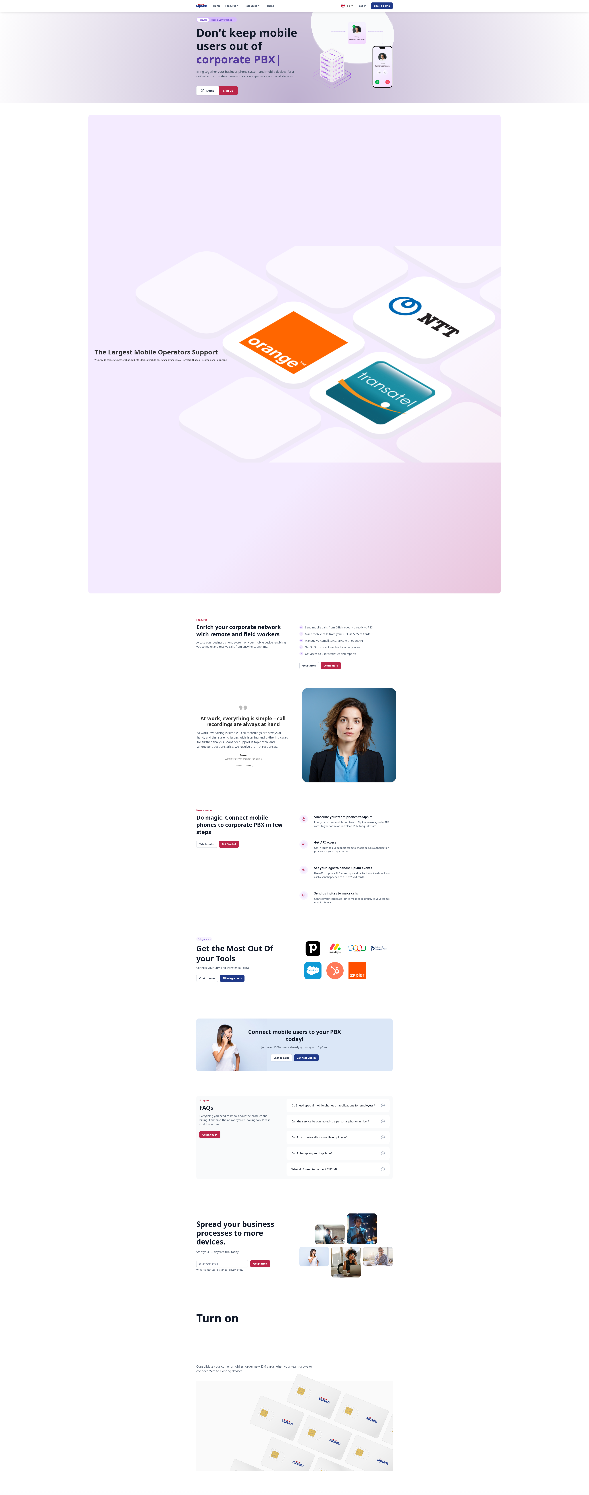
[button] (232, 6)
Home (216, 6)
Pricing (270, 6)
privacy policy (236, 1269)
